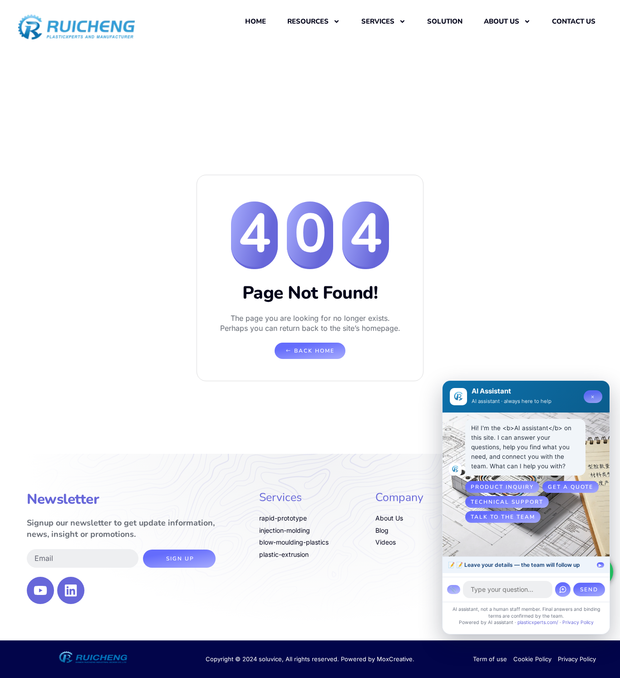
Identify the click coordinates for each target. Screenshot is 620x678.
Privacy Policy (578, 622)
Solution (445, 21)
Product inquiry (502, 487)
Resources (308, 21)
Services (377, 21)
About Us (501, 21)
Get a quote (570, 487)
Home (255, 21)
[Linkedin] (70, 590)
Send (589, 589)
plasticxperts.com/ (537, 622)
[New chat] (563, 589)
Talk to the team (503, 517)
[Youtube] (40, 590)
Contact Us (573, 21)
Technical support (507, 502)
